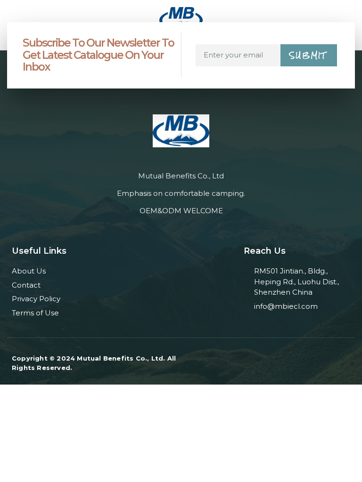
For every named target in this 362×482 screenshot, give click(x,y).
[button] (11, 16)
